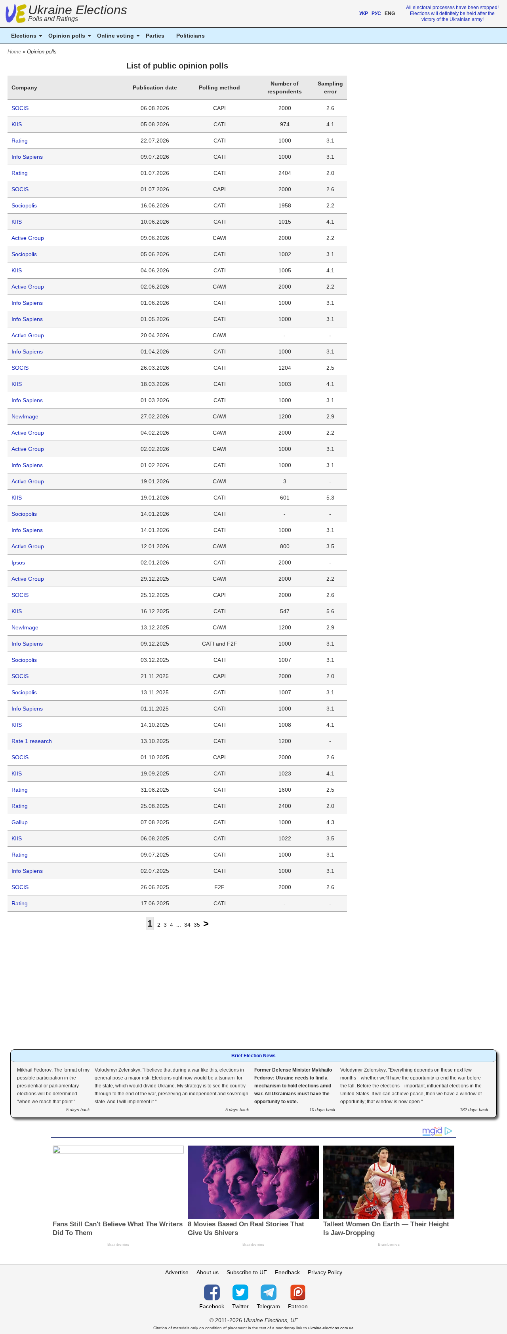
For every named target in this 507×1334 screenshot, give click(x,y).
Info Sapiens (27, 157)
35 (197, 925)
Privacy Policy (325, 1272)
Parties (155, 35)
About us (207, 1272)
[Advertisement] (177, 984)
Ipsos (18, 562)
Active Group (27, 238)
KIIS (16, 124)
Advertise (177, 1272)
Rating (19, 140)
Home (14, 52)
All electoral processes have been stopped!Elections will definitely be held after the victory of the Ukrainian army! (452, 13)
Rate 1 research (31, 741)
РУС (376, 13)
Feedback (287, 1272)
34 (187, 925)
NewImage (24, 416)
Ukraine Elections (77, 14)
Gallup (19, 822)
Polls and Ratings (53, 18)
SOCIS (20, 108)
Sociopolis (24, 205)
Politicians (190, 35)
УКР (363, 13)
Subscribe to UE (247, 1272)
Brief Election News (253, 1055)
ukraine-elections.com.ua (331, 1328)
